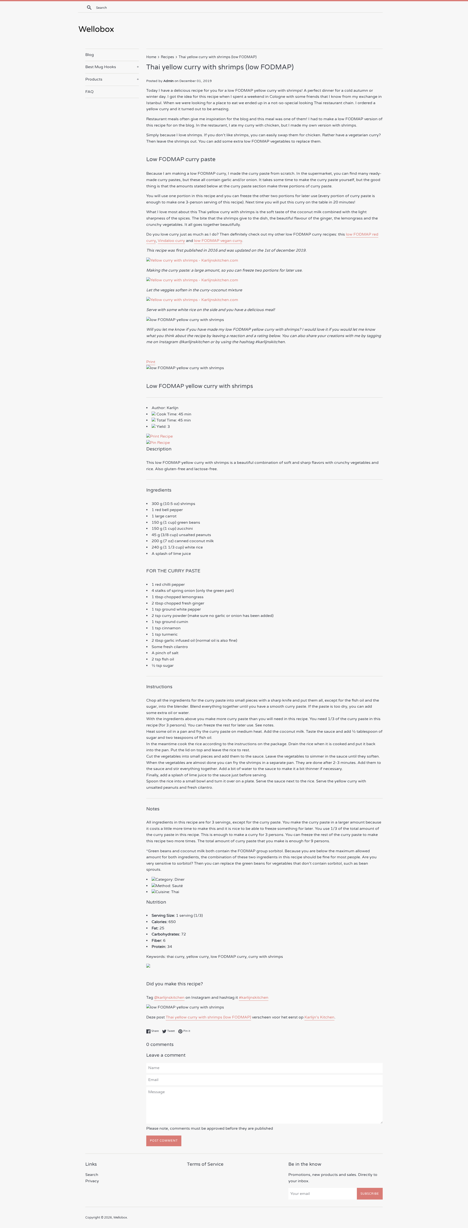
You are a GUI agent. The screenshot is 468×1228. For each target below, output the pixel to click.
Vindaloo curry (171, 240)
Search (91, 1174)
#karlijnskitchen (253, 997)
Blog (89, 54)
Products (112, 79)
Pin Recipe (160, 442)
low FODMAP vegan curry (218, 240)
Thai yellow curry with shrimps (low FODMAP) (208, 1017)
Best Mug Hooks (112, 66)
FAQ (89, 91)
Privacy (92, 1181)
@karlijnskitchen (169, 997)
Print (150, 361)
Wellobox (120, 1217)
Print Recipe (161, 436)
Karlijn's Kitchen (319, 1017)
